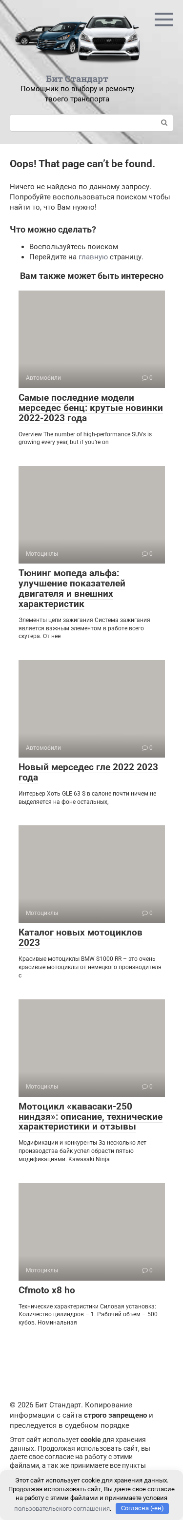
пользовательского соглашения (62, 1508)
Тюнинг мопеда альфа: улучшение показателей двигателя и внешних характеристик (72, 588)
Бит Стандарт (77, 78)
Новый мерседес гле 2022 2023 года (88, 772)
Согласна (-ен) (142, 1508)
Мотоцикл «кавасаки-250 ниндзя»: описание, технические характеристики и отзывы (91, 1116)
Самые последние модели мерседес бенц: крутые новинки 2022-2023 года (91, 408)
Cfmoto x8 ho (47, 1290)
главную (93, 257)
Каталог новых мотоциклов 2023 (80, 937)
